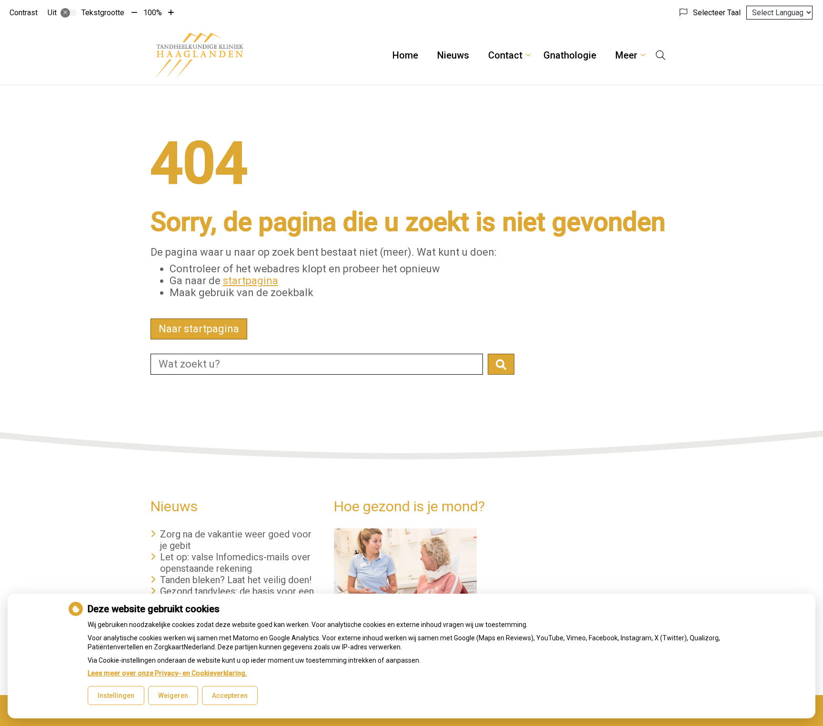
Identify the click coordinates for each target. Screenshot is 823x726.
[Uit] (68, 13)
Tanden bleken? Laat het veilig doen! (235, 580)
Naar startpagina (199, 329)
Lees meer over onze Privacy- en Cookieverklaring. (167, 673)
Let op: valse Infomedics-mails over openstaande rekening (235, 562)
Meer (626, 55)
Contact (505, 55)
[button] (501, 364)
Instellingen (116, 695)
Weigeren (173, 695)
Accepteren (230, 695)
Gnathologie (569, 55)
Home (405, 55)
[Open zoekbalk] (660, 55)
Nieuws (453, 55)
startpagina (250, 281)
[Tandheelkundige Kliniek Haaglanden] (200, 55)
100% (152, 12)
